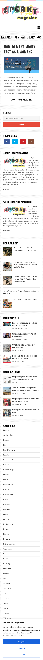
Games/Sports (8, 494)
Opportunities (7, 549)
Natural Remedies (9, 544)
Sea (4, 579)
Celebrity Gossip (8, 435)
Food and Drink (8, 485)
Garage (5, 499)
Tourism (6, 598)
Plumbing (6, 564)
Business (6, 430)
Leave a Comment (26, 67)
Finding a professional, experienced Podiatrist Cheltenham (24, 357)
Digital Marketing (9, 450)
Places (5, 559)
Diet (4, 445)
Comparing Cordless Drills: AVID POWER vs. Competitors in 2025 (25, 400)
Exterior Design (8, 470)
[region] (21, 639)
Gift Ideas (6, 509)
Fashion (6, 475)
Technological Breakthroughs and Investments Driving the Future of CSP (25, 389)
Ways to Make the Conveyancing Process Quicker (23, 346)
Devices (6, 440)
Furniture (6, 490)
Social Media (7, 588)
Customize (21, 648)
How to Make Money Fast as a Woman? (19, 49)
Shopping (6, 584)
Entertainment (8, 460)
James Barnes (17, 60)
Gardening (6, 504)
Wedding (6, 613)
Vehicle (5, 608)
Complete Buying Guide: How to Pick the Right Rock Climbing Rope (25, 378)
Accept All (21, 642)
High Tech (6, 519)
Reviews (12, 67)
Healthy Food (7, 514)
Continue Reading (25, 100)
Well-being (7, 618)
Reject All (21, 655)
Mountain (6, 539)
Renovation (7, 569)
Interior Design (8, 524)
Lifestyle (6, 534)
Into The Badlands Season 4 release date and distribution (24, 324)
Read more (7, 189)
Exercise (6, 465)
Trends (5, 603)
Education (6, 455)
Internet (5, 529)
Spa (4, 593)
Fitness (5, 480)
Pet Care (6, 554)
